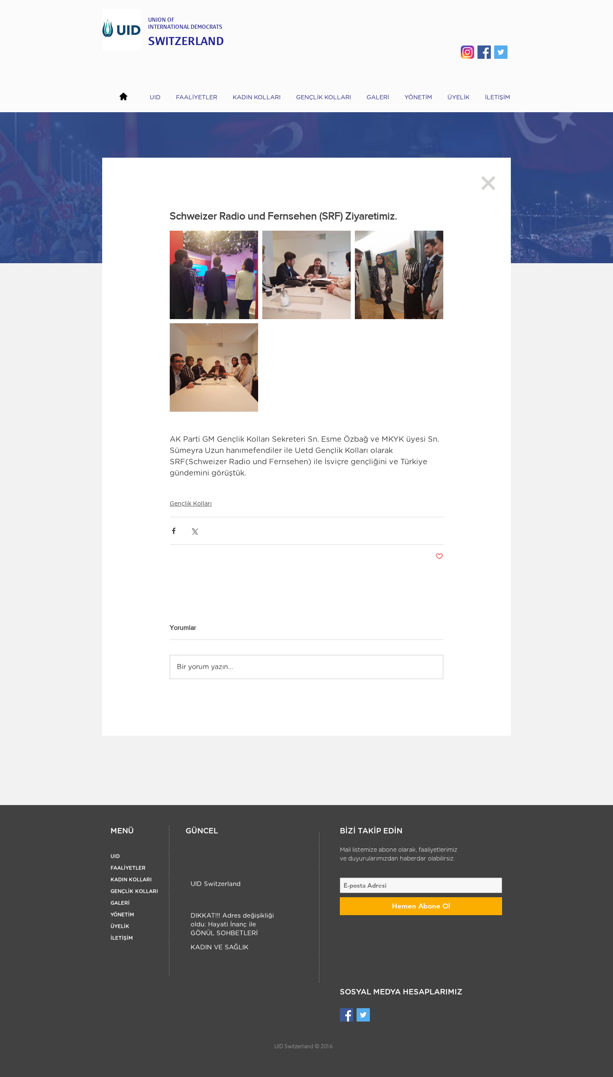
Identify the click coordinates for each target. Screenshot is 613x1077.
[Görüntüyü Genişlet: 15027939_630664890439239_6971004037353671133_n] (306, 275)
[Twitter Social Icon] (500, 52)
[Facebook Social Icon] (484, 52)
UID (115, 856)
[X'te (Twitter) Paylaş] (194, 531)
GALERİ (120, 903)
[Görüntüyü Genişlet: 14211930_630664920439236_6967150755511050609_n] (214, 275)
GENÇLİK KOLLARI (134, 891)
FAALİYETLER (128, 868)
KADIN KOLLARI (131, 879)
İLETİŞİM (122, 938)
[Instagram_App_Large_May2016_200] (467, 52)
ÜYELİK (120, 926)
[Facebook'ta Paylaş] (174, 531)
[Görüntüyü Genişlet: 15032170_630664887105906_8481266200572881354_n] (214, 367)
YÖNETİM (122, 914)
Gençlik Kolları (191, 504)
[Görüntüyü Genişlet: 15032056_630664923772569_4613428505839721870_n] (399, 275)
